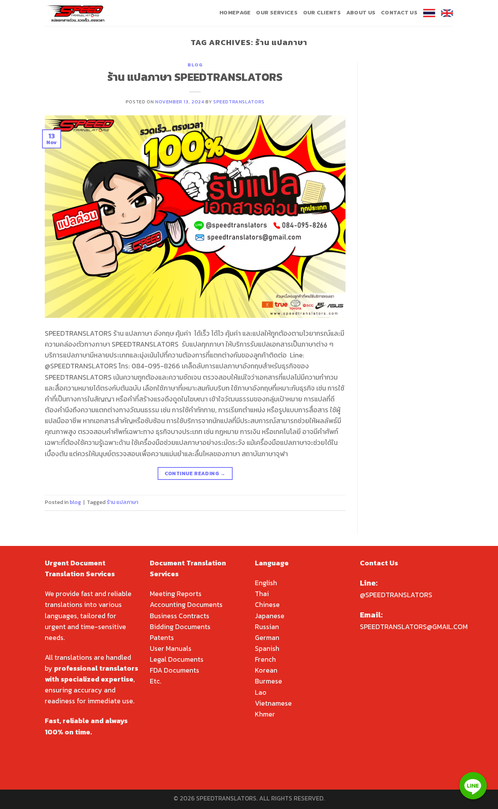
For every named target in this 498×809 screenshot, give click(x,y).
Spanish (267, 648)
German (267, 638)
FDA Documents (174, 670)
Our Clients (322, 13)
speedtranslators (239, 101)
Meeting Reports (176, 594)
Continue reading (195, 473)
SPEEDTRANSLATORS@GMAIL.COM (414, 627)
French (265, 659)
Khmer (265, 714)
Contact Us (399, 13)
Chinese (267, 605)
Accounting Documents (186, 605)
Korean (266, 670)
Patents (162, 638)
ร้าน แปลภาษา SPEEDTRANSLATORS (194, 77)
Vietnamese (273, 703)
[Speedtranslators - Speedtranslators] (76, 13)
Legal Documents (176, 659)
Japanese (269, 616)
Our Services (276, 13)
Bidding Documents (180, 627)
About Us (360, 13)
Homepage (235, 13)
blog (195, 64)
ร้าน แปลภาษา (122, 502)
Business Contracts (179, 616)
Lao (261, 692)
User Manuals (170, 648)
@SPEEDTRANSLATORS (396, 595)
